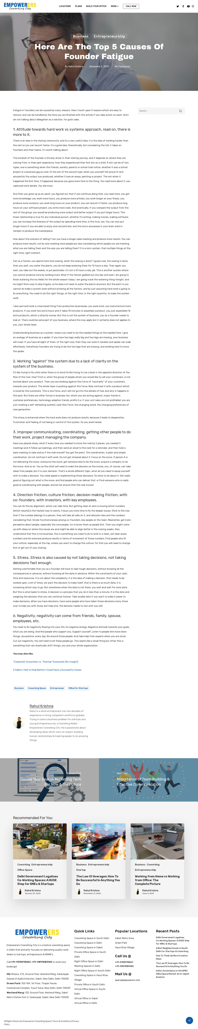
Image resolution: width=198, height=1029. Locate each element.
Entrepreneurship (109, 36)
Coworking (23, 864)
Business (81, 36)
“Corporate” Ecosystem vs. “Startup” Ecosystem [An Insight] (45, 661)
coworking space (37, 688)
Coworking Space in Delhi (88, 942)
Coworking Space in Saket (88, 947)
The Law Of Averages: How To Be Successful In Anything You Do (172, 965)
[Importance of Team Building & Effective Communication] (148, 780)
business (19, 688)
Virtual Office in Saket (86, 998)
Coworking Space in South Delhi (91, 938)
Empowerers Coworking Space (37, 1021)
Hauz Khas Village (124, 947)
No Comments (122, 66)
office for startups (78, 688)
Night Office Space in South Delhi (92, 970)
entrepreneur (57, 688)
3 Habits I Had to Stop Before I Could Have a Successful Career (47, 669)
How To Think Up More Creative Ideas (172, 957)
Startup (81, 869)
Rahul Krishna (75, 66)
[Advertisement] (161, 125)
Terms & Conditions (61, 1021)
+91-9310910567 (21, 962)
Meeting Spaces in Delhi (87, 966)
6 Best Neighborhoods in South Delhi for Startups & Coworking (172, 950)
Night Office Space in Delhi (88, 961)
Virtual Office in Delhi (85, 1003)
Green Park (121, 942)
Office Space (24, 869)
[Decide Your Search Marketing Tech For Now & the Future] (49, 780)
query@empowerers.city (127, 980)
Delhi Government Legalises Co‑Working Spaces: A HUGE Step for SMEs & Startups (172, 940)
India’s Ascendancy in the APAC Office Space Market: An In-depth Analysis (172, 974)
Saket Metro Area (124, 938)
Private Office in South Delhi (89, 984)
